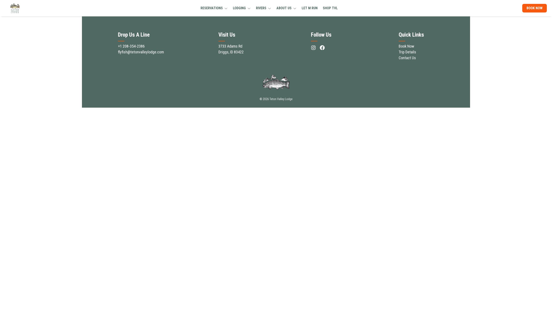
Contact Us (407, 58)
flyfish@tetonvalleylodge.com (141, 52)
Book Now (406, 46)
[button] (534, 8)
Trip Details (407, 52)
